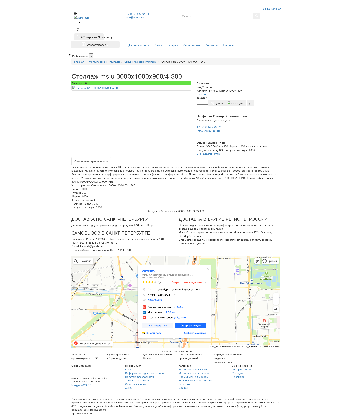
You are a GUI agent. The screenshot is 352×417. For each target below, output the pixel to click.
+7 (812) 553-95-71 (137, 13)
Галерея (173, 45)
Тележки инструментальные (195, 380)
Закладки (237, 373)
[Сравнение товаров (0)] (78, 23)
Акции (128, 387)
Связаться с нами (135, 384)
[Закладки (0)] (78, 30)
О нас (128, 369)
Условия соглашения (137, 380)
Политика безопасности (139, 376)
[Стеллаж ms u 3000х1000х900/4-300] (131, 88)
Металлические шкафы (193, 369)
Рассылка (238, 376)
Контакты (228, 45)
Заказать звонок (85, 390)
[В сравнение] (250, 103)
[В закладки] (235, 103)
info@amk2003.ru (136, 17)
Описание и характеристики (91, 161)
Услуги (158, 45)
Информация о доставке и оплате (145, 373)
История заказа (241, 369)
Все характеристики (209, 153)
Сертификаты (191, 45)
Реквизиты (211, 45)
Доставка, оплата (138, 45)
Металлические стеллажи (194, 373)
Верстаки (184, 384)
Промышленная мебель (193, 376)
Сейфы (183, 387)
